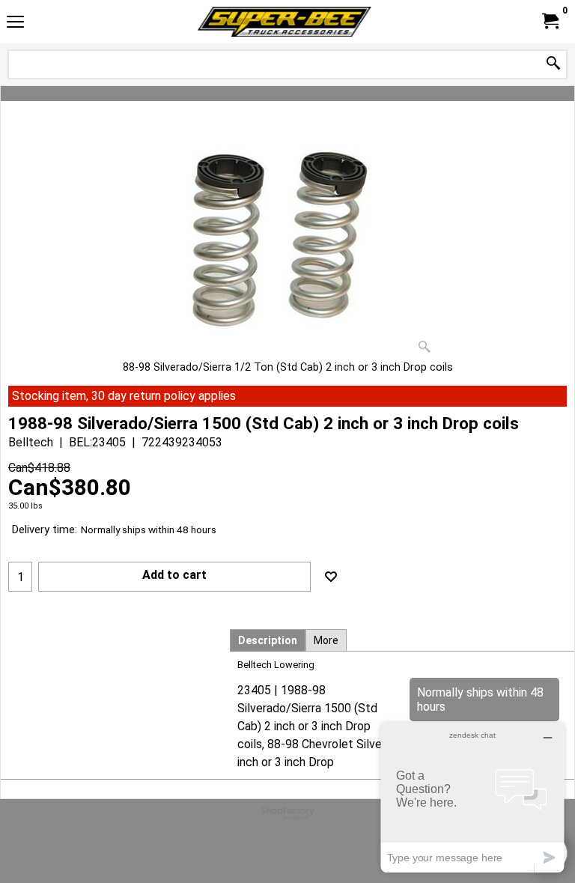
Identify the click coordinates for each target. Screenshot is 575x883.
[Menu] (15, 23)
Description (267, 640)
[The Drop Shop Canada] (284, 22)
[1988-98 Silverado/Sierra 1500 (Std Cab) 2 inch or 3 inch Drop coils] (287, 247)
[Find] (553, 64)
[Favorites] (331, 576)
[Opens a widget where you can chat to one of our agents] (472, 797)
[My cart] (549, 21)
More (326, 640)
